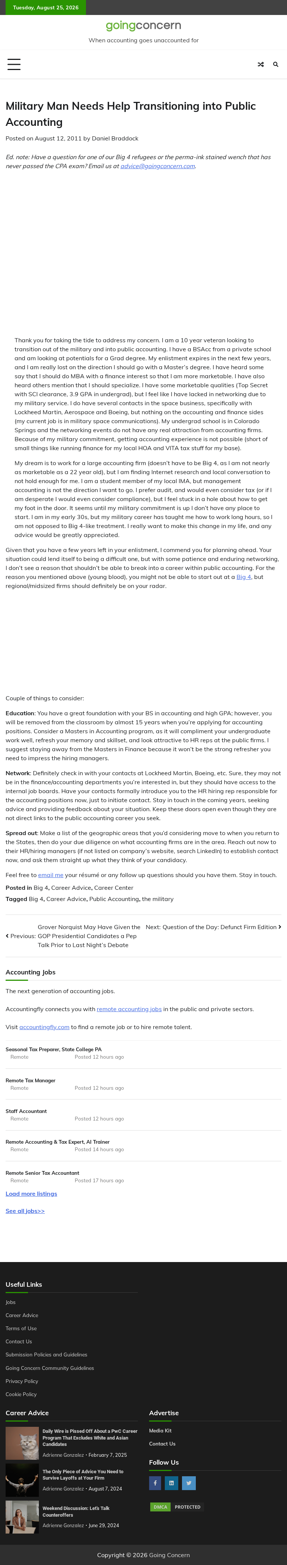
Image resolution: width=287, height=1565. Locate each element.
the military (158, 899)
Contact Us (19, 1341)
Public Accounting (114, 899)
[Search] (275, 64)
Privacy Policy (22, 1381)
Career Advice (71, 887)
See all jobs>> (25, 1210)
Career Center (113, 887)
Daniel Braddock (115, 138)
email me (51, 875)
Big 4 (244, 576)
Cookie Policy (21, 1394)
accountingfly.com (44, 1027)
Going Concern (169, 1555)
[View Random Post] (260, 64)
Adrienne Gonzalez (63, 1455)
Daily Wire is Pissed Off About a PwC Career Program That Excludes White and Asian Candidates (90, 1437)
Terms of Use (21, 1328)
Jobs (11, 1302)
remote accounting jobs (129, 1009)
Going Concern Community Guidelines (50, 1368)
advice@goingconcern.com (157, 166)
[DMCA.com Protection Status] (177, 1510)
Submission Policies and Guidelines (46, 1354)
